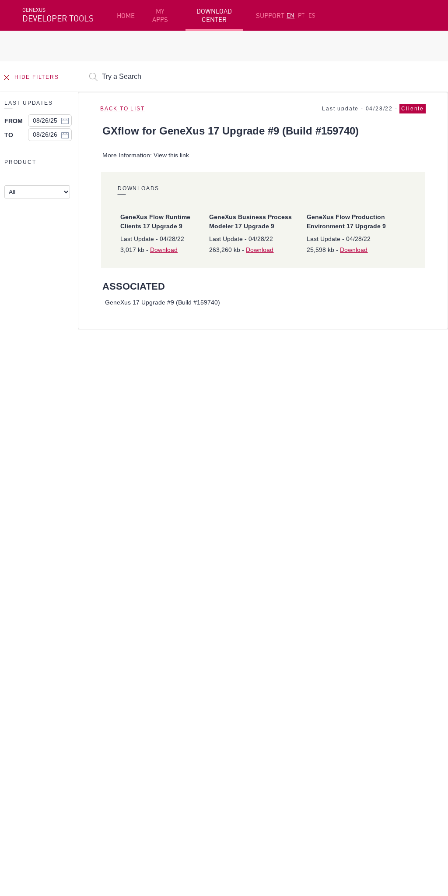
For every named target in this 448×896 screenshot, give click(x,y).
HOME (126, 15)
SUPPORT (270, 15)
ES (311, 15)
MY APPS (160, 15)
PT (301, 15)
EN (290, 15)
